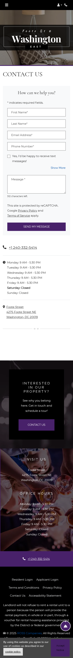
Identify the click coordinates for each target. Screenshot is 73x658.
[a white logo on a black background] (36, 37)
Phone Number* (22, 146)
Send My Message (36, 226)
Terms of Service (18, 215)
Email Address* (21, 135)
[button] (60, 5)
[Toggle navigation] (6, 5)
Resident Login (22, 579)
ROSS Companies (29, 633)
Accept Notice (60, 647)
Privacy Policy (27, 210)
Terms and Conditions (24, 587)
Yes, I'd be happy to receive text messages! (34, 158)
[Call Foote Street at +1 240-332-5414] (66, 5)
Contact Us (36, 425)
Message (18, 179)
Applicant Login (47, 579)
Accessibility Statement (45, 595)
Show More (58, 168)
